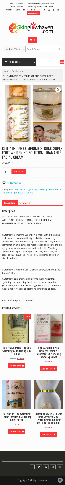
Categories (14, 62)
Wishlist (9, 9)
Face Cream (20, 189)
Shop (25, 9)
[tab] (9, 203)
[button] (62, 62)
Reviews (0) (24, 202)
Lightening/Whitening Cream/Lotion (44, 189)
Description (9, 202)
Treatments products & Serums (17, 192)
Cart (18, 9)
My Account (33, 13)
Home (33, 9)
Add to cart (18, 171)
